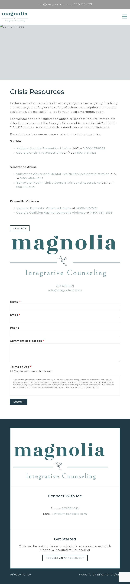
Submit (18, 401)
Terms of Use (20, 366)
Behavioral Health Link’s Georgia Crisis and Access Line (58, 182)
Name (15, 301)
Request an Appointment (65, 558)
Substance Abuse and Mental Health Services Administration (63, 174)
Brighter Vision (108, 574)
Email (15, 314)
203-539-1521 (65, 285)
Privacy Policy (20, 574)
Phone (14, 327)
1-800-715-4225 (85, 152)
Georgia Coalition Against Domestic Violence (51, 212)
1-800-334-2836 (101, 212)
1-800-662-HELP (31, 178)
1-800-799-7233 (87, 208)
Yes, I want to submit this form (33, 371)
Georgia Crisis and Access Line (39, 152)
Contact (19, 228)
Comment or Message (27, 340)
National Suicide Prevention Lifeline (44, 148)
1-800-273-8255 (94, 148)
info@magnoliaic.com (65, 290)
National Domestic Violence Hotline (44, 208)
